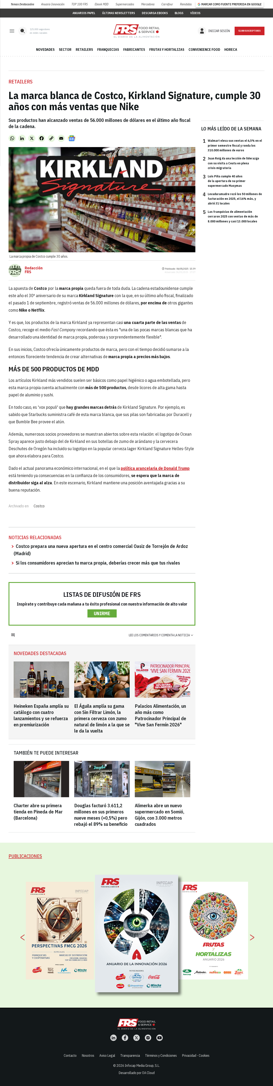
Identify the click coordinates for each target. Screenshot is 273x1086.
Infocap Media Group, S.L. (142, 1065)
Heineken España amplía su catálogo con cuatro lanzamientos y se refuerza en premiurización (41, 715)
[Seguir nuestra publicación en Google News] (71, 138)
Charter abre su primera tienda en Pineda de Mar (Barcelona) (38, 811)
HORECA (230, 49)
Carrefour (167, 4)
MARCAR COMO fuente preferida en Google (231, 4)
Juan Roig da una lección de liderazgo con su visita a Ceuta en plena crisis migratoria (231, 163)
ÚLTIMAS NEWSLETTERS (118, 13)
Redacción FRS (34, 270)
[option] (136, 933)
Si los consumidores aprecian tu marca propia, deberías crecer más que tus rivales (98, 563)
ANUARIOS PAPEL (84, 13)
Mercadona (147, 4)
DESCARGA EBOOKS (155, 13)
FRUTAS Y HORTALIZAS (166, 49)
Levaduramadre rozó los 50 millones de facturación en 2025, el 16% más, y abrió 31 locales (232, 199)
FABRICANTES (134, 49)
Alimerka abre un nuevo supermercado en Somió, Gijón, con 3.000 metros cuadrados (159, 814)
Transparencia (130, 1055)
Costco (39, 506)
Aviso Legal (107, 1055)
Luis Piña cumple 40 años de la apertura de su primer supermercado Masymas (224, 181)
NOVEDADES (45, 49)
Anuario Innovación (52, 4)
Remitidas (186, 4)
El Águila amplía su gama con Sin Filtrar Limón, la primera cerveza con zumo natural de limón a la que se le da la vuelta (102, 718)
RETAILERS (84, 49)
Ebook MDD (101, 4)
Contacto (70, 1055)
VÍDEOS (195, 13)
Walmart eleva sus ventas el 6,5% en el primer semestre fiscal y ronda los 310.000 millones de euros (232, 145)
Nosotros (88, 1055)
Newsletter (249, 31)
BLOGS (179, 13)
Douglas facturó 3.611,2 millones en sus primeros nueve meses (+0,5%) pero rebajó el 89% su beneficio (101, 814)
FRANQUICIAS (108, 49)
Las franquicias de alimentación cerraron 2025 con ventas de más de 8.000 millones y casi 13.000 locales (230, 216)
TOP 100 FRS (79, 4)
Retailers (21, 81)
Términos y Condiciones (161, 1055)
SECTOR (65, 49)
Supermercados (125, 4)
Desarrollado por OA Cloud (137, 1073)
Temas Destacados (22, 4)
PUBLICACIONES (25, 856)
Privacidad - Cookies (195, 1055)
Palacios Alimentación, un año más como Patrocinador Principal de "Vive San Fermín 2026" (160, 715)
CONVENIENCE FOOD (204, 49)
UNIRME (102, 613)
